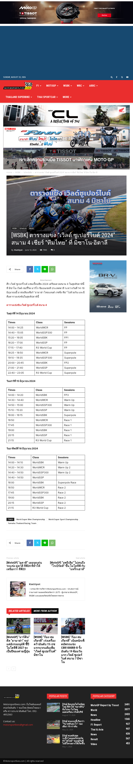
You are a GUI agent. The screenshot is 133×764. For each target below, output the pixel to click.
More (66, 97)
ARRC (92, 85)
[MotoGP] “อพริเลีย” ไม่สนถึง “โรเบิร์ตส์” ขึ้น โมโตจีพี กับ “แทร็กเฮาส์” (67, 566)
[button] (111, 77)
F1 (37, 85)
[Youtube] (127, 77)
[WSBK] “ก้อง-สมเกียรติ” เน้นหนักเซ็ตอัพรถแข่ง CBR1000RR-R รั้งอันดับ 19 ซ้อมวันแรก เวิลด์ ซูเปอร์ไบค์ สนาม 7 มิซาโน (73, 649)
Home (9, 172)
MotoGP (51, 85)
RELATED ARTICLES (19, 610)
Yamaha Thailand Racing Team (22, 523)
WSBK (66, 85)
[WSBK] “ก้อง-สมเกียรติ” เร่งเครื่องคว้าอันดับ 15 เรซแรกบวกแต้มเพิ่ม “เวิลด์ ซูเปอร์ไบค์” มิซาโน (45, 646)
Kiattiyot (18, 250)
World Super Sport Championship (63, 519)
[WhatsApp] (52, 269)
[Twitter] (122, 77)
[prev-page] (8, 669)
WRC (79, 85)
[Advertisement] (66, 50)
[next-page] (14, 669)
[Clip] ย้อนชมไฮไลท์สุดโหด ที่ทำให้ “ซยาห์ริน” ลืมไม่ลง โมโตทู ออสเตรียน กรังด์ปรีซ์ (73, 708)
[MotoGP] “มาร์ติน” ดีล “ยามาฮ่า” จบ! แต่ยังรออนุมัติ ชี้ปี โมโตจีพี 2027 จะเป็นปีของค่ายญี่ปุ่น (18, 644)
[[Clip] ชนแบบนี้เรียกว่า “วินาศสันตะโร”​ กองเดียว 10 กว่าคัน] (53, 724)
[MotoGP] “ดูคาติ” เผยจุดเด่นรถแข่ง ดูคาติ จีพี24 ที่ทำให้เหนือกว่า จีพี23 (24, 566)
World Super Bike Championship (30, 519)
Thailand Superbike (18, 97)
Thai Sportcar (46, 97)
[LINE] (45, 269)
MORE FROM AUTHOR (45, 610)
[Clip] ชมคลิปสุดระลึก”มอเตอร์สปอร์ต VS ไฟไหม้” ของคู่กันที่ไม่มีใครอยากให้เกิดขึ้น (73, 739)
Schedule (28, 172)
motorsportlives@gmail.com (18, 724)
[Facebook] (116, 77)
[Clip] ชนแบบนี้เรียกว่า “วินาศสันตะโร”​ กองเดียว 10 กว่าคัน (73, 724)
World (31, 228)
